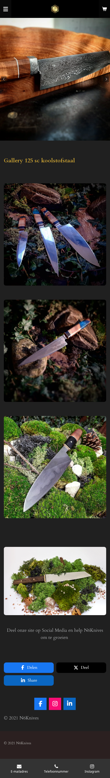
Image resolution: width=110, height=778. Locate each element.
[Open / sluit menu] (5, 9)
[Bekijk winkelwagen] (104, 9)
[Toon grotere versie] (55, 234)
